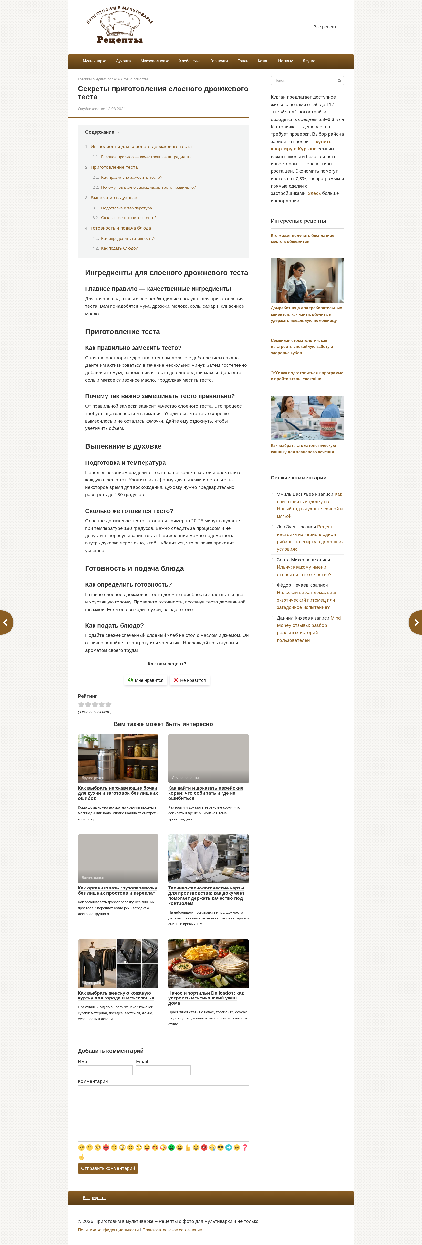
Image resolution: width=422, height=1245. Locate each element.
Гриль (243, 61)
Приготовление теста (114, 167)
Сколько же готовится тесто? (129, 217)
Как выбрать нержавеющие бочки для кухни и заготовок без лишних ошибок (118, 793)
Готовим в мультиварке (97, 79)
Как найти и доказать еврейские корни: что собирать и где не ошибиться (205, 793)
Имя (82, 1061)
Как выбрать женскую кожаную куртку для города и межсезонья (116, 995)
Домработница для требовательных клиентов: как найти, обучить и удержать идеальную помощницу (306, 314)
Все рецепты (326, 26)
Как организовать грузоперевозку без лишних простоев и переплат (117, 890)
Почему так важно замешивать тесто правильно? (148, 187)
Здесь (314, 193)
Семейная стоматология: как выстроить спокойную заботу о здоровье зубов (302, 346)
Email (142, 1061)
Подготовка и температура (126, 208)
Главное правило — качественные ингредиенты (146, 156)
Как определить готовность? (128, 238)
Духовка (123, 61)
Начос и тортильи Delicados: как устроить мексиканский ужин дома (206, 998)
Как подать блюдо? (119, 248)
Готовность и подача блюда (121, 228)
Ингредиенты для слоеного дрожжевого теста (141, 146)
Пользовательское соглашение (172, 1230)
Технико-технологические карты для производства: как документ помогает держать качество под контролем (206, 895)
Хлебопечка (189, 61)
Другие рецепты (134, 79)
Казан (263, 61)
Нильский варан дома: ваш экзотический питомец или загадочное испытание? (306, 600)
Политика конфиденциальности (108, 1230)
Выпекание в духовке (114, 197)
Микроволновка (155, 61)
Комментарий (93, 1081)
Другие (309, 61)
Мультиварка (94, 61)
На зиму (285, 61)
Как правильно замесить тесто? (131, 177)
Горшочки (219, 61)
